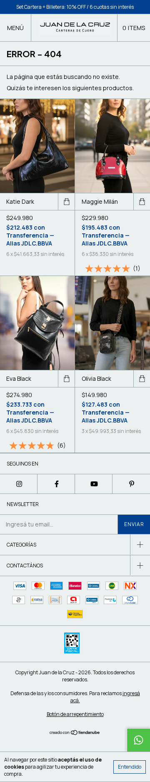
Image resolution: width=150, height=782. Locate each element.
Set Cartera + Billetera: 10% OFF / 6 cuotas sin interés (75, 6)
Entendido (129, 766)
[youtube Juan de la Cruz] (94, 483)
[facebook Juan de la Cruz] (56, 483)
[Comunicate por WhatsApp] (138, 740)
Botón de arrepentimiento (75, 714)
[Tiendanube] (75, 733)
